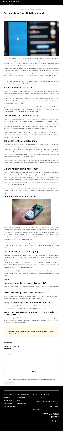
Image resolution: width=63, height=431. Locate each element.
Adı (4, 371)
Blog (18, 400)
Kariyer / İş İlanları (8, 394)
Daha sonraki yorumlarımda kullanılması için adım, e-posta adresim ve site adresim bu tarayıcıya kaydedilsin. (31, 379)
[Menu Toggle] (59, 3)
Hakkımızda (7, 397)
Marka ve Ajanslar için (23, 394)
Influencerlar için (21, 397)
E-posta (34, 371)
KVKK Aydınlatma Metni (10, 406)
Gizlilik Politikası (8, 400)
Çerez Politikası (8, 403)
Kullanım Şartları (21, 403)
